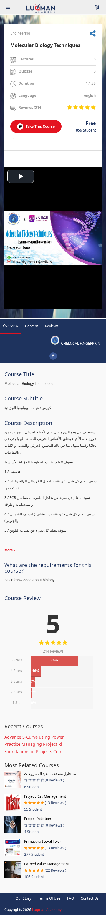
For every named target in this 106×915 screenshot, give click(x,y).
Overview (10, 325)
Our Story (23, 898)
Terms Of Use (49, 898)
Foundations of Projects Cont (33, 751)
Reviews (51, 325)
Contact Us (90, 898)
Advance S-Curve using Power (34, 737)
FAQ (70, 898)
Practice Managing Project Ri (33, 744)
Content (31, 325)
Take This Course (40, 126)
